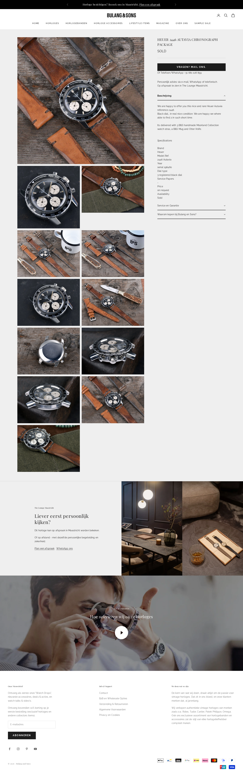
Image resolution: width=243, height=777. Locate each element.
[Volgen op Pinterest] (26, 749)
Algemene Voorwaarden (112, 709)
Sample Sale (203, 23)
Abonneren (22, 735)
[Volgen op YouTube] (35, 749)
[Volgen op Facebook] (9, 749)
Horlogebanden (76, 23)
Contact (103, 693)
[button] (191, 95)
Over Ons (182, 23)
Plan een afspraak (149, 4)
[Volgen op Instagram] (18, 749)
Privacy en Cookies (109, 715)
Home (35, 23)
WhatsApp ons (64, 548)
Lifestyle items (139, 23)
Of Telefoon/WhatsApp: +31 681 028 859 (179, 72)
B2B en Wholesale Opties (113, 698)
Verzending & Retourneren (113, 704)
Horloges (52, 23)
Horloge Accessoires (108, 23)
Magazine (162, 23)
